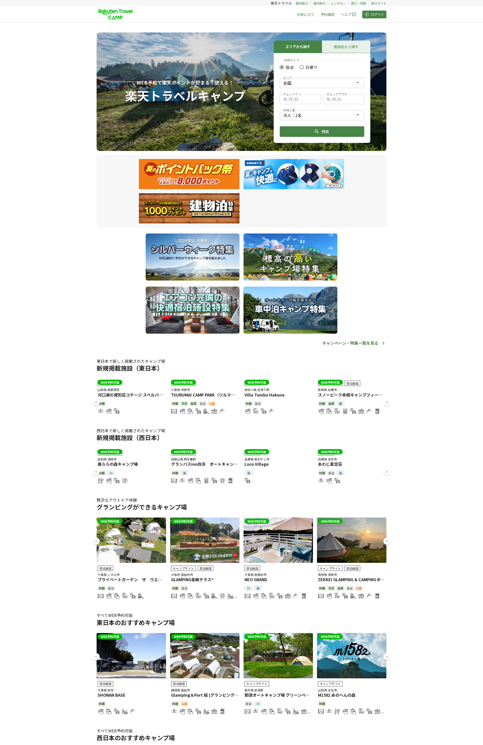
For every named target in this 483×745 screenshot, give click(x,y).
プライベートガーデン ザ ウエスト (132, 579)
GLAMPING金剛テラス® (192, 579)
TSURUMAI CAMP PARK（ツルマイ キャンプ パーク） (220, 395)
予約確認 (327, 14)
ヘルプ (346, 14)
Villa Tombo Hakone (265, 395)
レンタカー (338, 3)
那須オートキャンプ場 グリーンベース (279, 695)
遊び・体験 (358, 3)
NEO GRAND (256, 579)
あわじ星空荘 (330, 464)
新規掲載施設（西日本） (130, 437)
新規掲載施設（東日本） (130, 368)
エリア (287, 78)
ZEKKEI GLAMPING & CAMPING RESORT (355, 579)
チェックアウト (337, 94)
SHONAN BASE (112, 695)
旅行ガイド (378, 3)
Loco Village (257, 464)
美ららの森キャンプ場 (118, 464)
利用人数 (289, 110)
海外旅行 (319, 3)
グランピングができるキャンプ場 (142, 506)
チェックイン (292, 94)
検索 (325, 131)
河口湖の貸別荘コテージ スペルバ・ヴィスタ (138, 395)
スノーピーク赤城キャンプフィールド (352, 395)
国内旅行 (302, 3)
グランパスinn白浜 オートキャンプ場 (206, 464)
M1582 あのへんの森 (336, 695)
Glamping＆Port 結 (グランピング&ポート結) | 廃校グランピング (231, 695)
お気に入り (305, 14)
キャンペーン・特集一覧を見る (350, 343)
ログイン (377, 14)
